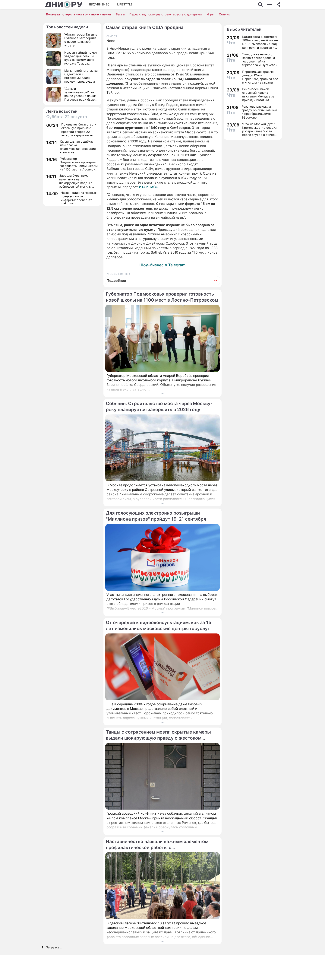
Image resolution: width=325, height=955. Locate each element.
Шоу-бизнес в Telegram (162, 265)
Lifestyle (125, 4)
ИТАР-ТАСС (148, 187)
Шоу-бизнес (99, 4)
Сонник (224, 14)
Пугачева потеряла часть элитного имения (78, 14)
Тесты (120, 14)
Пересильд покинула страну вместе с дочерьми (165, 14)
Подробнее (116, 281)
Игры (210, 14)
